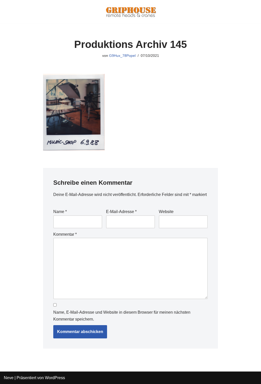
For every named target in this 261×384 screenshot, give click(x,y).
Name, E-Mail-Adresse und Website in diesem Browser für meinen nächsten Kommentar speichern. (121, 315)
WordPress (55, 378)
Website (166, 211)
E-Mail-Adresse (121, 211)
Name (60, 211)
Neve (9, 378)
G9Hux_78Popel (122, 56)
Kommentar (65, 234)
